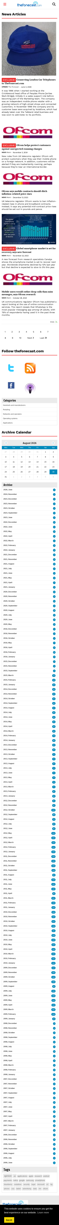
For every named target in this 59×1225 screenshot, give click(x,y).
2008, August (8, 1042)
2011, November (10, 861)
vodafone (17, 1184)
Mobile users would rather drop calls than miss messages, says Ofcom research (27, 293)
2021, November (10, 559)
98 (54, 814)
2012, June (7, 828)
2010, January (9, 963)
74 (54, 782)
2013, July (7, 768)
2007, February (9, 1125)
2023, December (10, 499)
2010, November (10, 917)
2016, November (10, 633)
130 (53, 866)
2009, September (10, 982)
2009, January (9, 1019)
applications (22, 1176)
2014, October (9, 699)
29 (54, 1019)
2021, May (7, 578)
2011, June (7, 884)
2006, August (8, 1153)
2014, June (7, 717)
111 (53, 931)
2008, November (10, 1028)
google (22, 1180)
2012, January (9, 852)
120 (53, 884)
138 (53, 903)
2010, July (7, 935)
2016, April (7, 647)
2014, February (9, 736)
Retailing (6, 410)
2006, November (10, 1139)
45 (54, 694)
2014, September (10, 703)
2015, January (9, 685)
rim (40, 1189)
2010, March (8, 954)
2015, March (8, 675)
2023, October (9, 508)
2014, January (9, 740)
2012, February (9, 847)
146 (53, 972)
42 (54, 703)
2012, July (7, 824)
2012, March (8, 842)
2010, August (8, 931)
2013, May (7, 777)
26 (54, 685)
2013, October (9, 754)
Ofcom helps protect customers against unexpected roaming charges (26, 147)
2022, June (7, 527)
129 (53, 852)
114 (53, 944)
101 (53, 898)
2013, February (9, 791)
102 (53, 810)
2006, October (9, 1144)
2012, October (9, 810)
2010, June (7, 940)
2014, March (8, 731)
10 (20, 338)
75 (54, 768)
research (38, 1176)
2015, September (10, 671)
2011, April (7, 893)
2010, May (7, 944)
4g (51, 1184)
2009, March (8, 1009)
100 (53, 838)
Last (42, 338)
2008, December (10, 1023)
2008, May (7, 1056)
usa (12, 1189)
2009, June (7, 996)
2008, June (7, 1051)
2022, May (7, 531)
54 (54, 699)
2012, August (8, 819)
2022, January (9, 550)
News (4, 152)
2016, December (10, 629)
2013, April (7, 782)
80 (54, 828)
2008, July (7, 1047)
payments (8, 1180)
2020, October (9, 601)
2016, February (9, 652)
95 (54, 796)
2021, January (9, 587)
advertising (27, 1189)
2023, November (10, 504)
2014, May (7, 722)
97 (54, 791)
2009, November (10, 972)
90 (54, 875)
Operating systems (10, 418)
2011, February (9, 903)
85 (54, 740)
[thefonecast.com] (29, 4)
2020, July (7, 615)
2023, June (7, 517)
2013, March (8, 787)
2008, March (8, 1065)
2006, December (10, 1135)
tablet (18, 1189)
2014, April (7, 726)
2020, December (10, 592)
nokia (15, 1180)
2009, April (7, 1005)
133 (53, 833)
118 (53, 912)
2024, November (10, 494)
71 (54, 754)
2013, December (10, 745)
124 (53, 880)
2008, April (7, 1061)
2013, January (9, 796)
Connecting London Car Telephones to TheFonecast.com (29, 81)
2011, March (8, 898)
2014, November (10, 694)
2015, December (10, 661)
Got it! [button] (9, 1220)
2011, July (7, 880)
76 (54, 759)
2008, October (9, 1033)
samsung (30, 1180)
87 (54, 805)
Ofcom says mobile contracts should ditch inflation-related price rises (24, 192)
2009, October (9, 977)
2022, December (10, 522)
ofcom (45, 1189)
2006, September (10, 1149)
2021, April (7, 583)
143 (53, 963)
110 (53, 842)
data (35, 1189)
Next (29, 338)
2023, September (10, 513)
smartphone (40, 1180)
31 (54, 708)
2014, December (10, 689)
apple (31, 1176)
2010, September (10, 926)
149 (53, 977)
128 (53, 940)
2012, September (10, 814)
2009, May (7, 1000)
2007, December (10, 1079)
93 (54, 986)
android (46, 1176)
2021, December (10, 555)
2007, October (9, 1088)
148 (53, 982)
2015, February (9, 680)
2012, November (10, 805)
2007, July (7, 1102)
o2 (47, 1184)
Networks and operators (12, 414)
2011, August (8, 875)
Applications (8, 423)
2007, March (8, 1121)
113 (53, 847)
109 (53, 861)
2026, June (7, 490)
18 (54, 680)
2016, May (7, 643)
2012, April (7, 838)
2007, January (9, 1130)
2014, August (8, 708)
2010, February (9, 958)
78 (54, 736)
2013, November (10, 750)
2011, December (10, 856)
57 (54, 764)
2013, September (10, 759)
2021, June (7, 573)
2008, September (10, 1037)
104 (53, 954)
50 (54, 717)
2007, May (7, 1112)
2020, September (10, 606)
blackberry (8, 1184)
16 (54, 675)
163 (53, 1009)
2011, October (9, 866)
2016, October (9, 638)
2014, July (7, 712)
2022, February (9, 545)
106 (53, 856)
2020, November (10, 596)
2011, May (7, 889)
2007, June (7, 1107)
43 (54, 712)
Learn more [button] (43, 1212)
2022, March (8, 541)
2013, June (7, 773)
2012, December (10, 801)
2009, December (10, 968)
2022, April (7, 536)
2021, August (8, 564)
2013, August (8, 764)
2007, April (7, 1116)
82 (54, 893)
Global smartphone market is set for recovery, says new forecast (29, 250)
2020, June (7, 620)
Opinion (5, 87)
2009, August (8, 986)
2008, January (9, 1074)
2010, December (10, 912)
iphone (6, 1189)
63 (54, 731)
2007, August (8, 1098)
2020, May (7, 624)
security (26, 1184)
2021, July (7, 569)
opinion (8, 1176)
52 (54, 722)
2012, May (7, 833)
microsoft (40, 1184)
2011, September (10, 870)
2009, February (9, 1014)
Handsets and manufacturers (14, 405)
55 (54, 726)
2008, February (9, 1070)
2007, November (10, 1084)
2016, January (9, 657)
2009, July (7, 991)
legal (33, 1184)
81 (54, 801)
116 (53, 907)
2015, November (10, 666)
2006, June (7, 1163)
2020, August (8, 610)
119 (53, 870)
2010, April (7, 949)
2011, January (9, 907)
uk (15, 1176)
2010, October (9, 921)
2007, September (10, 1093)
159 (53, 991)
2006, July (7, 1158)
